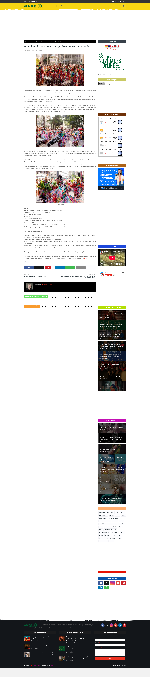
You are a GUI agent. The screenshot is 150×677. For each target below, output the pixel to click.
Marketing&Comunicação (110, 529)
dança (123, 515)
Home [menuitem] (47, 6)
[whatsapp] (106, 587)
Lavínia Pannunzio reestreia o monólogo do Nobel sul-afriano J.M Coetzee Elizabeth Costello (112, 315)
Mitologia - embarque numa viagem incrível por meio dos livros (110, 499)
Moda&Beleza (115, 532)
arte (112, 512)
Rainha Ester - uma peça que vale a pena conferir (112, 428)
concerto (111, 515)
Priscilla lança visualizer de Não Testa (111, 377)
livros (100, 529)
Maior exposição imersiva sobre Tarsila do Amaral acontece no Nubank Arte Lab (112, 386)
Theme (51, 665)
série (120, 535)
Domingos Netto (29, 50)
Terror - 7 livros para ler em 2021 (109, 449)
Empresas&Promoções (104, 521)
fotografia (121, 524)
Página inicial (28, 41)
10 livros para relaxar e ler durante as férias (111, 458)
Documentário (102, 518)
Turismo (119, 538)
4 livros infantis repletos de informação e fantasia (112, 479)
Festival (109, 524)
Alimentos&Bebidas (104, 512)
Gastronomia (108, 526)
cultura (118, 515)
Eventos (122, 521)
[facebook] (113, 1)
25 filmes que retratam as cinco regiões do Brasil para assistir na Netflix (111, 335)
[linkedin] (100, 587)
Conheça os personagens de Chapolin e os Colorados (43, 638)
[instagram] (118, 1)
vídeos (111, 541)
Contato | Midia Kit (121, 665)
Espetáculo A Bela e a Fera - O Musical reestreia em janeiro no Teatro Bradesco (112, 469)
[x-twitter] (115, 1)
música (122, 532)
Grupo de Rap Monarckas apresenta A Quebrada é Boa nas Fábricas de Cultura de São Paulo (111, 345)
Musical (101, 535)
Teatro (106, 538)
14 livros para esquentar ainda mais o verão (111, 489)
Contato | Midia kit (32, 1)
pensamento (108, 535)
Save (50, 267)
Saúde (115, 535)
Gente (114, 526)
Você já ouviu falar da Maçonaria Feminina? (109, 366)
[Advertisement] (75, 24)
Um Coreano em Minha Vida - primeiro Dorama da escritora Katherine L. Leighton (43, 654)
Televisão (112, 538)
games (101, 526)
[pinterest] (120, 1)
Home (25, 1)
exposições (102, 524)
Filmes (114, 524)
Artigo (116, 512)
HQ (119, 526)
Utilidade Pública (103, 541)
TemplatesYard (37, 665)
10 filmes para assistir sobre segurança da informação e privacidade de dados (111, 438)
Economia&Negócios (113, 518)
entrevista (115, 521)
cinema (122, 512)
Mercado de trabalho (104, 532)
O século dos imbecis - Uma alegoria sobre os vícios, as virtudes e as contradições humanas (111, 325)
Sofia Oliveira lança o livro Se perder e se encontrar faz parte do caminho (112, 355)
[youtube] (123, 1)
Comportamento (103, 515)
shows (33, 41)
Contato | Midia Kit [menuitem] (57, 6)
